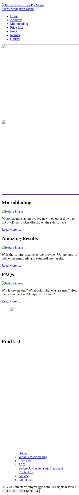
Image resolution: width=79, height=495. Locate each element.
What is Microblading (33, 457)
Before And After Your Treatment (41, 468)
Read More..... (11, 229)
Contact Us (26, 472)
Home (14, 16)
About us (16, 20)
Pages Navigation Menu (18, 9)
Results (15, 35)
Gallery (15, 39)
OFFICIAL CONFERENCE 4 (20, 491)
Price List (16, 27)
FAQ (13, 31)
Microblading (19, 23)
